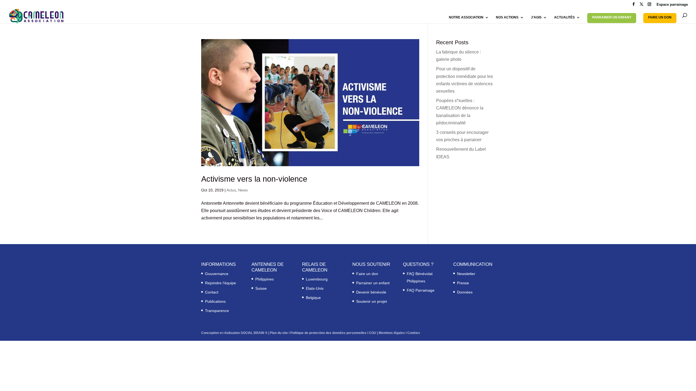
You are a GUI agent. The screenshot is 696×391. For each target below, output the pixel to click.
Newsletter (466, 274)
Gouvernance (216, 274)
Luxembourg (317, 279)
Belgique (313, 297)
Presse (463, 283)
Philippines (264, 279)
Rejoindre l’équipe (220, 283)
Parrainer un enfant (373, 283)
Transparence (217, 310)
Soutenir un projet (371, 301)
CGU (372, 333)
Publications (215, 301)
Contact (211, 292)
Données (465, 292)
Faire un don (367, 274)
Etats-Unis (315, 288)
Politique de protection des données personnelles (328, 333)
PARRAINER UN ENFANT (611, 17)
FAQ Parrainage (420, 290)
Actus (231, 190)
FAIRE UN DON (660, 17)
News (243, 190)
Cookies (413, 333)
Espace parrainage (672, 5)
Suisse (261, 288)
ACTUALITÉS (564, 17)
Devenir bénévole (371, 292)
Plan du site (279, 333)
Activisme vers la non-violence (254, 179)
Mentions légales (392, 333)
